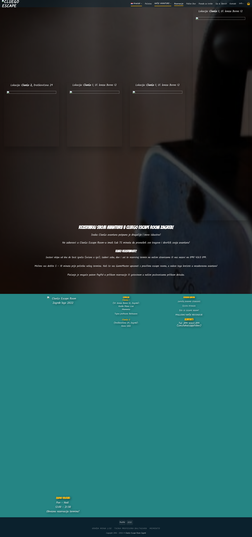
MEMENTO (154, 528)
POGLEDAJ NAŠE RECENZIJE (189, 314)
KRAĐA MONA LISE (102, 528)
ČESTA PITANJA (189, 306)
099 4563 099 (191, 323)
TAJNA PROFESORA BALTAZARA (130, 528)
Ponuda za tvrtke (206, 3)
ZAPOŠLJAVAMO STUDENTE (189, 301)
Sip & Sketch (221, 3)
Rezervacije (178, 3)
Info (240, 3)
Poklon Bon (191, 3)
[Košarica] (248, 4)
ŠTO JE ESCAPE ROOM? (189, 310)
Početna (148, 3)
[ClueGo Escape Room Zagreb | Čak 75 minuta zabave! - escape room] (13, 3)
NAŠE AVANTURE (162, 3)
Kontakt (233, 3)
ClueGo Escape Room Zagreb (135, 533)
